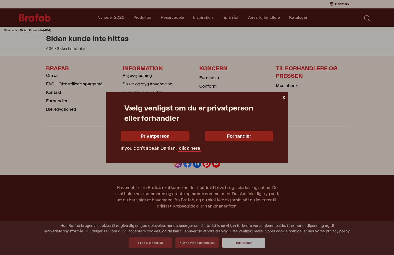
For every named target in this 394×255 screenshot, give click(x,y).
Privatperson (155, 136)
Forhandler (239, 136)
